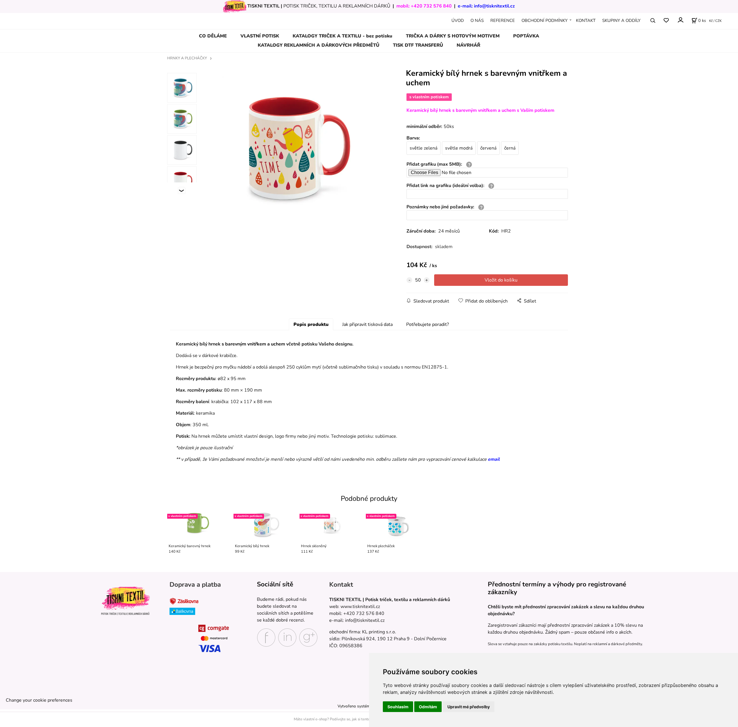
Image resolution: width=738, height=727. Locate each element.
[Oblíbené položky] (666, 20)
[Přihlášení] (680, 20)
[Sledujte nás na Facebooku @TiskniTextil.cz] (266, 637)
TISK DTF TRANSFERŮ (418, 45)
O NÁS (477, 20)
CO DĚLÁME (213, 36)
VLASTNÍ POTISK (259, 36)
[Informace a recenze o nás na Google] (308, 637)
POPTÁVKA (526, 36)
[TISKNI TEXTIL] (234, 6)
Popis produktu (311, 324)
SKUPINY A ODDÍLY (621, 20)
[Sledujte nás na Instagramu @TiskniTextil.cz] (287, 637)
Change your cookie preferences (39, 700)
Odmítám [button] (428, 706)
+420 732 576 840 (431, 6)
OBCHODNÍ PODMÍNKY (545, 20)
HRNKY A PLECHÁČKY (187, 58)
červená (488, 148)
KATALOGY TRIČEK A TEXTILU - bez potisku (342, 36)
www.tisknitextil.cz (360, 606)
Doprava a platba (195, 584)
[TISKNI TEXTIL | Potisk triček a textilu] (125, 600)
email (494, 459)
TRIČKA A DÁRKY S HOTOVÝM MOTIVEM (453, 36)
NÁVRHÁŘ (468, 45)
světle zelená (423, 148)
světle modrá (458, 148)
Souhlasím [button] (397, 706)
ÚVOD (457, 20)
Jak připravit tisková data (367, 324)
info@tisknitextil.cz (494, 6)
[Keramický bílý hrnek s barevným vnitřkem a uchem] (293, 147)
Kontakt (341, 584)
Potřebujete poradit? (427, 324)
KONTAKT (586, 20)
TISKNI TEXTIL (263, 6)
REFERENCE (502, 20)
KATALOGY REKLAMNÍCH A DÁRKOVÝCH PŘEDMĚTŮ (318, 45)
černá (509, 148)
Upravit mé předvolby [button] (468, 706)
